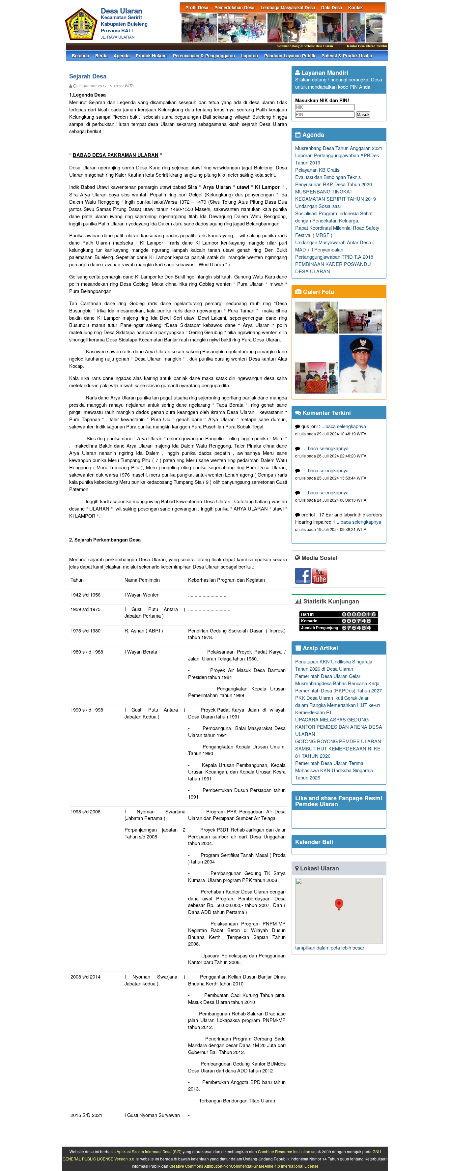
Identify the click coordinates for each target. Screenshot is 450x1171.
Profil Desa (196, 7)
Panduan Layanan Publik (289, 55)
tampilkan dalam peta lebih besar (329, 947)
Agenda (121, 55)
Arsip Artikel (319, 648)
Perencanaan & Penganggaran (204, 55)
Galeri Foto (317, 291)
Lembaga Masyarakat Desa (288, 7)
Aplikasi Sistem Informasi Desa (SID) (149, 1151)
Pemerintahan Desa (234, 7)
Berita (101, 55)
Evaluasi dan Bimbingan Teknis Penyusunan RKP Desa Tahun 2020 (333, 180)
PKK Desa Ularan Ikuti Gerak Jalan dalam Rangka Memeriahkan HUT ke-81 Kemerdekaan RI (337, 705)
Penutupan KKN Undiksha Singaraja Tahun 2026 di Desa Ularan (333, 665)
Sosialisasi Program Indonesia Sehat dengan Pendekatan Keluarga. (334, 217)
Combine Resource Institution (284, 1151)
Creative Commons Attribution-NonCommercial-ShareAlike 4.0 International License (244, 1166)
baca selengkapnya (345, 426)
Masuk (363, 114)
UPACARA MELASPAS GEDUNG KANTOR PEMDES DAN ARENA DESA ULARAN (338, 726)
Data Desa (331, 7)
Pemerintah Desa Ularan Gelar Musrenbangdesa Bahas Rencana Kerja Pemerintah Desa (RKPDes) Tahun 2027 (338, 683)
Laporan (249, 55)
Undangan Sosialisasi (318, 205)
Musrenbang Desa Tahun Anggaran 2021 (338, 147)
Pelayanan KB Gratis (317, 169)
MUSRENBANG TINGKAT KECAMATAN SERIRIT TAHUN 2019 (335, 195)
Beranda (80, 55)
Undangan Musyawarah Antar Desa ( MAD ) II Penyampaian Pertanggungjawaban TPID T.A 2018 (334, 249)
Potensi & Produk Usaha (347, 55)
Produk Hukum (151, 55)
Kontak (355, 7)
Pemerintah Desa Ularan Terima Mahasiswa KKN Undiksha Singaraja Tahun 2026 (334, 770)
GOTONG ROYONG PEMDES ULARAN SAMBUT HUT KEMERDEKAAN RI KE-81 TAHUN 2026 (338, 748)
